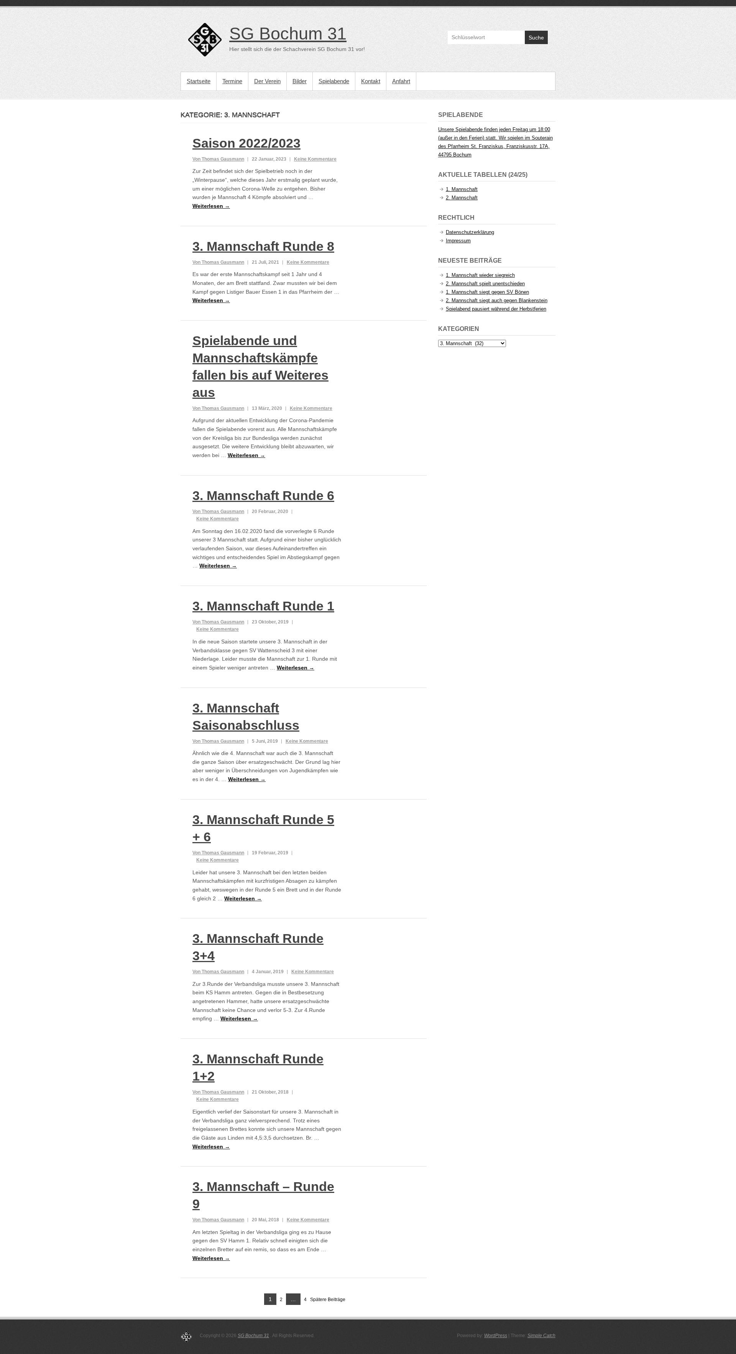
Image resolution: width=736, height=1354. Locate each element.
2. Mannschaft (462, 198)
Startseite (198, 81)
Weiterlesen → (211, 206)
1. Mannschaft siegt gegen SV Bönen (487, 292)
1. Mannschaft (462, 189)
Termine (232, 81)
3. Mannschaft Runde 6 (263, 495)
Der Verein (267, 81)
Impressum (458, 240)
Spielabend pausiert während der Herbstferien (496, 309)
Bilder (299, 81)
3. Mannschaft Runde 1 (263, 606)
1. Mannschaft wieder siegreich (480, 275)
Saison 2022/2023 (246, 143)
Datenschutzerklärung (470, 232)
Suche (536, 38)
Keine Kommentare (315, 159)
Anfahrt (401, 81)
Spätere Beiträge (327, 1299)
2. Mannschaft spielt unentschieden (485, 283)
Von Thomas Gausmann (218, 159)
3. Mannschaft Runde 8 (263, 246)
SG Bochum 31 (288, 33)
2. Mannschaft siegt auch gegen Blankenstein (496, 300)
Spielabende (334, 81)
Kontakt (370, 81)
